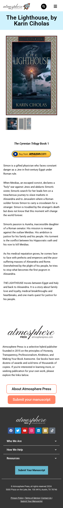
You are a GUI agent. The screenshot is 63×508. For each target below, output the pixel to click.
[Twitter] (18, 431)
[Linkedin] (38, 431)
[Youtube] (25, 431)
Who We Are (14, 441)
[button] (44, 6)
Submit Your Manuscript (31, 501)
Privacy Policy (17, 498)
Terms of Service (32, 498)
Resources (13, 458)
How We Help (15, 449)
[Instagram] (32, 431)
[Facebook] (11, 431)
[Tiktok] (52, 431)
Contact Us (46, 498)
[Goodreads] (45, 431)
